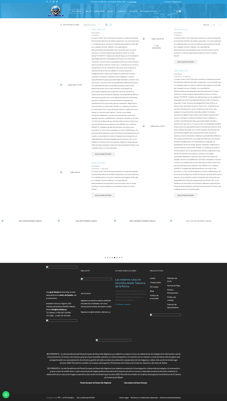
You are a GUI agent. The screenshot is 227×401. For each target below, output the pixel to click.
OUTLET (110, 11)
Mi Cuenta (154, 287)
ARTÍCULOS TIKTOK (179, 133)
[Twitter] (50, 2)
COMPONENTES (177, 81)
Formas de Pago (173, 285)
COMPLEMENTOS (178, 104)
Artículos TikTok (148, 11)
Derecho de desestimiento (173, 306)
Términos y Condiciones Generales (144, 397)
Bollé (172, 158)
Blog (152, 291)
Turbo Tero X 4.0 (98, 163)
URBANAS (175, 75)
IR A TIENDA (76, 11)
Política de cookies (171, 298)
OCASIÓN (133, 11)
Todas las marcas (177, 150)
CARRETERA (176, 59)
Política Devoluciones (172, 291)
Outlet (152, 278)
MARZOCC (175, 170)
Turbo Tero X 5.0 (98, 29)
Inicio (88, 11)
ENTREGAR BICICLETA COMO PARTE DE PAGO (191, 110)
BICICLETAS (175, 49)
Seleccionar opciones (103, 154)
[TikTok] (57, 2)
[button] (105, 257)
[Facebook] (47, 2)
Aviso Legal (124, 397)
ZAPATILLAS (175, 93)
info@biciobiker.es (59, 309)
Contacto (122, 11)
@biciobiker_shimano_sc (101, 312)
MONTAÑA (175, 64)
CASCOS (174, 87)
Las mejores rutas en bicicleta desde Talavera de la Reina (130, 283)
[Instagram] (53, 2)
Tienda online (155, 282)
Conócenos (99, 11)
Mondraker (174, 182)
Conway (173, 162)
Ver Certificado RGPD (86, 397)
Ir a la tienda (131, 2)
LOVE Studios (68, 397)
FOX (172, 99)
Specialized (96, 33)
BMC (172, 154)
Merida (173, 178)
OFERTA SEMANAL (178, 122)
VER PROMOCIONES (71, 25)
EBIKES (174, 53)
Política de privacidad (154, 297)
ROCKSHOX (175, 186)
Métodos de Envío (172, 279)
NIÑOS (174, 70)
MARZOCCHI (176, 174)
